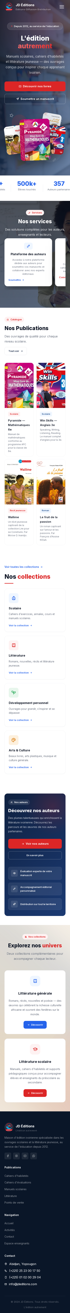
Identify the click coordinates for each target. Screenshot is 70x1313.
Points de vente (14, 1202)
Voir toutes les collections (21, 566)
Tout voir (13, 350)
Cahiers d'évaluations (17, 1182)
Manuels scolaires (15, 1189)
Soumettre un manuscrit (37, 99)
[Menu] (62, 7)
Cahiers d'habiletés (16, 1175)
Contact (9, 1236)
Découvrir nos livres (37, 86)
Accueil (8, 1223)
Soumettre (14, 279)
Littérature (10, 1196)
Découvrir (37, 1024)
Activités (9, 1230)
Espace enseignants (16, 1243)
